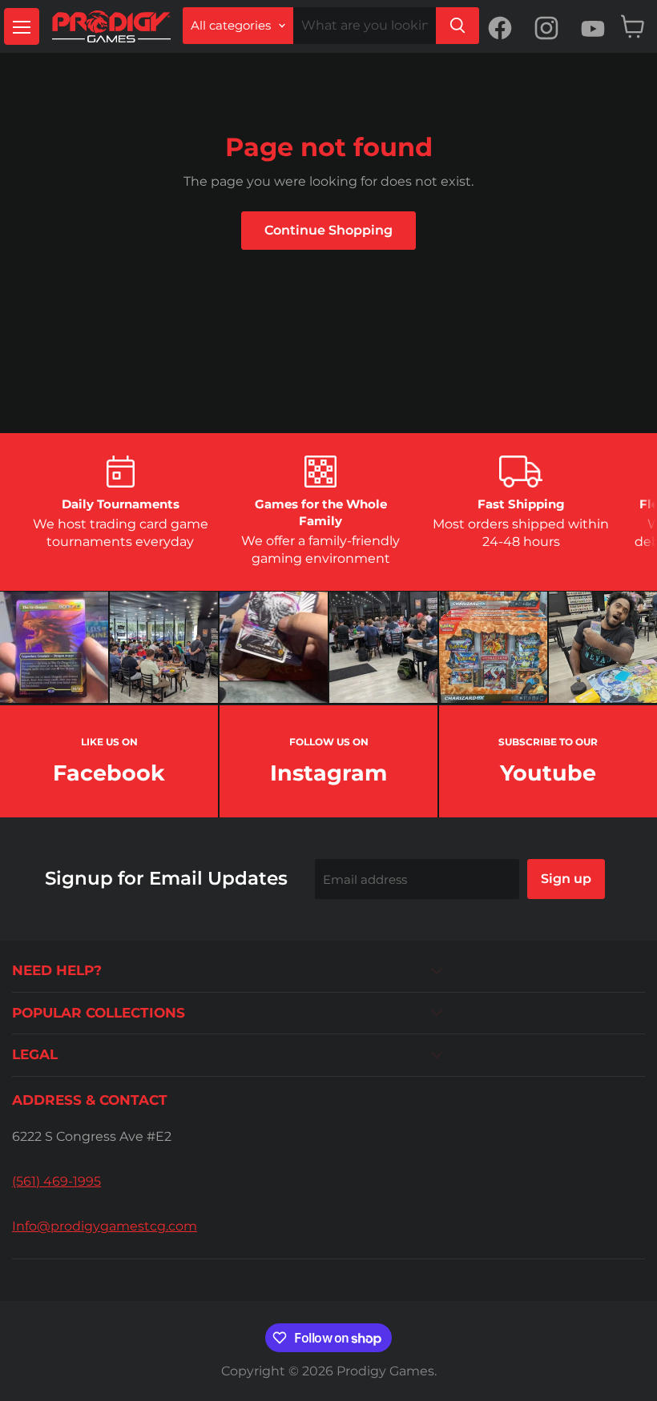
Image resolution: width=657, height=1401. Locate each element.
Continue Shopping (328, 230)
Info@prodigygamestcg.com (104, 1226)
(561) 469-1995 (56, 1181)
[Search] (457, 25)
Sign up (566, 878)
